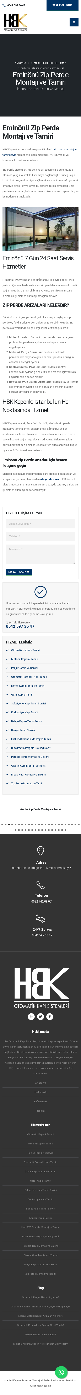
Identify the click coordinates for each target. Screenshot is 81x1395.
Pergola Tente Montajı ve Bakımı (30, 756)
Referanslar (40, 1101)
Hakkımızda (40, 1092)
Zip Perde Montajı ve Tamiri (27, 783)
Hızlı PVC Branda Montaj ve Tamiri (31, 739)
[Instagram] (31, 1016)
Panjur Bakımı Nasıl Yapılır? (40, 1334)
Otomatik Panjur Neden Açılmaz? (40, 1297)
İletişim (41, 1110)
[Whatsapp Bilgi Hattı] (61, 1372)
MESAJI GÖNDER (18, 572)
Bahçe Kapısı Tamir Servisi (26, 721)
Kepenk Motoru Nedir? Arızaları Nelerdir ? (40, 1315)
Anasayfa (20, 63)
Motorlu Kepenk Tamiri (24, 659)
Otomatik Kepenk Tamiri (25, 650)
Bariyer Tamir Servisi (23, 730)
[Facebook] (49, 1016)
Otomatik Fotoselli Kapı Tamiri (29, 676)
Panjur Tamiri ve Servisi (24, 668)
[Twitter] (40, 1016)
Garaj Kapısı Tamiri (22, 694)
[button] (2, 824)
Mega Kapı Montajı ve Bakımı (28, 774)
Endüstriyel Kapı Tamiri (24, 712)
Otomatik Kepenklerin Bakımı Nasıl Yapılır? (40, 1325)
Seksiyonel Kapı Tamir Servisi (28, 703)
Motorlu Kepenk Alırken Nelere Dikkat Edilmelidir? (40, 1343)
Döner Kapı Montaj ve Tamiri (27, 685)
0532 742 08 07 (41, 901)
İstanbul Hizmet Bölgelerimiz (48, 63)
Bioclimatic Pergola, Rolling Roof (30, 747)
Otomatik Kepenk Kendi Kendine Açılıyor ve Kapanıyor (40, 1306)
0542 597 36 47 (20, 626)
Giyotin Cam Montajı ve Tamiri (28, 765)
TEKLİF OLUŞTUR (62, 5)
